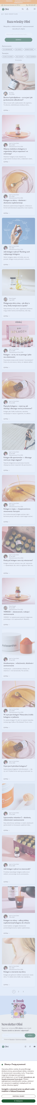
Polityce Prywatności (17, 1091)
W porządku (18, 1101)
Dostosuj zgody (18, 1096)
